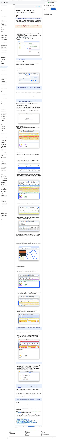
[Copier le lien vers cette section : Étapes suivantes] (21, 402)
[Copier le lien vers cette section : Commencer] (20, 29)
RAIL (38, 22)
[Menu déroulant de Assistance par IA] (11, 3)
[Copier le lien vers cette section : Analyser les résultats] (23, 152)
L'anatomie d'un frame (18, 412)
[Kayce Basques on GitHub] (19, 16)
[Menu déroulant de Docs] (11, 0)
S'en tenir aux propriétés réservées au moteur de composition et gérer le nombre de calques (27, 422)
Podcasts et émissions (27, 435)
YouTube (41, 433)
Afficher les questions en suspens (12, 433)
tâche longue (29, 332)
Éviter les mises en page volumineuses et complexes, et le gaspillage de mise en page (26, 420)
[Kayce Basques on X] (18, 16)
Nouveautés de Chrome (20, 0)
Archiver (25, 434)
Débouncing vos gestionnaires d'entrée (21, 423)
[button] (4, 10)
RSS (41, 435)
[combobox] (43, 0)
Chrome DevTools (5, 2)
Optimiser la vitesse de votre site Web (36, 18)
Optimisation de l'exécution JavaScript (21, 418)
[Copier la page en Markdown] (34, 12)
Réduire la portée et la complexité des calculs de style (23, 419)
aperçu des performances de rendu (37, 411)
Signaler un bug (10, 432)
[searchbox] (4, 5)
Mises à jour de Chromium (27, 432)
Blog (16, 0)
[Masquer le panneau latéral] (7, 438)
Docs (9, 0)
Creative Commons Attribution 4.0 (31, 426)
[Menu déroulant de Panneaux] (15, 3)
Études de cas (13, 0)
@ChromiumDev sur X (43, 432)
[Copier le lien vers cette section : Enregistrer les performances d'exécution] (27, 105)
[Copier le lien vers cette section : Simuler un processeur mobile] (24, 61)
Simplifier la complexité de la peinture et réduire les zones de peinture (24, 421)
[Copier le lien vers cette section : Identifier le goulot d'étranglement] (25, 266)
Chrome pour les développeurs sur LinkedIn (45, 434)
